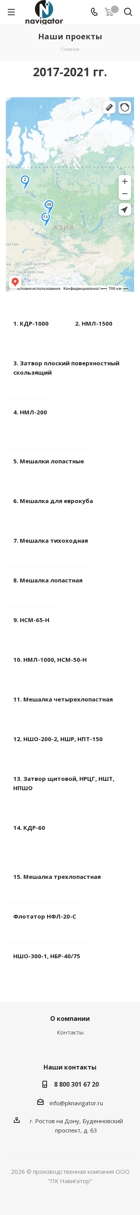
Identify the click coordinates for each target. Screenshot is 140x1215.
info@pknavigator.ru (76, 1103)
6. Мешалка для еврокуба (53, 501)
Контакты (70, 1032)
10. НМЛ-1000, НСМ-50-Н (50, 659)
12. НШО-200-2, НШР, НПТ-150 (58, 739)
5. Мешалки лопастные (48, 461)
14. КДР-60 (29, 827)
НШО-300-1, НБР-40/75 (46, 956)
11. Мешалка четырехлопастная (63, 699)
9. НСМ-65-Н (31, 620)
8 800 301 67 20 (76, 1084)
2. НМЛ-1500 (93, 323)
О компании (70, 1018)
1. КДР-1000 (31, 323)
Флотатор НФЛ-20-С (44, 916)
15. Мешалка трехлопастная (57, 876)
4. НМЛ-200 (30, 412)
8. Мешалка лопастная (47, 580)
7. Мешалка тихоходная (50, 540)
